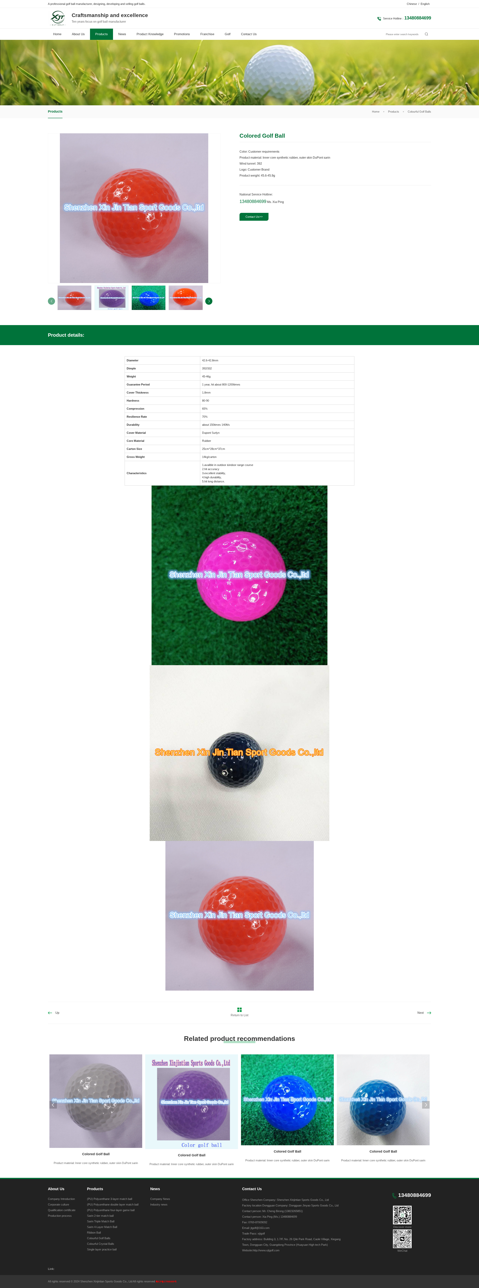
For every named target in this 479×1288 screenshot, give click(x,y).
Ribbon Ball (94, 1232)
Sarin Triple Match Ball (100, 1221)
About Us (78, 34)
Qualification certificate (61, 1210)
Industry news (158, 1204)
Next (420, 1012)
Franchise (207, 34)
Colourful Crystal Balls (100, 1243)
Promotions (182, 34)
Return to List (239, 1015)
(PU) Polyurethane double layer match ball (112, 1204)
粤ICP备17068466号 (166, 1281)
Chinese (412, 3)
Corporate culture (58, 1204)
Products (101, 34)
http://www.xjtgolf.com (266, 1250)
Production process (60, 1215)
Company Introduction (61, 1198)
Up (57, 1012)
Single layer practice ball (102, 1249)
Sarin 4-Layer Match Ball (102, 1227)
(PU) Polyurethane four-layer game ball (111, 1210)
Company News (160, 1198)
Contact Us (249, 34)
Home (57, 34)
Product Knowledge (150, 34)
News (122, 34)
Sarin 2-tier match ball (100, 1215)
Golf (228, 34)
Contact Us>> (254, 216)
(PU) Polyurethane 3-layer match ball (109, 1198)
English (425, 3)
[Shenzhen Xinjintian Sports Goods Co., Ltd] (57, 24)
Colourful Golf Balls (419, 111)
